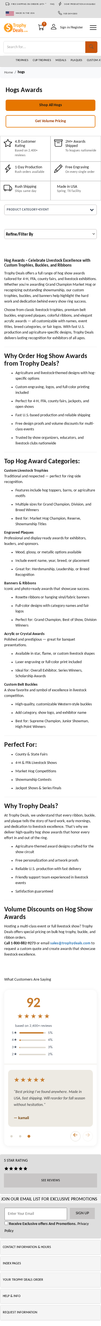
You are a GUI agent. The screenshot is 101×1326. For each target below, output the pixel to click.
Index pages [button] (12, 1263)
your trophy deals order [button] (23, 1280)
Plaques (76, 60)
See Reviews (50, 1180)
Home (8, 72)
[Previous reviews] (75, 1136)
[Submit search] (91, 47)
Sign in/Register (71, 27)
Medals (61, 60)
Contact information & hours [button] (27, 1247)
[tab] (11, 1136)
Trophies (22, 60)
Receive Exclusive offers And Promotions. (42, 1224)
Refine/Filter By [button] (19, 234)
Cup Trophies (42, 60)
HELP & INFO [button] (11, 1296)
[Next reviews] (88, 1136)
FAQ (52, 4)
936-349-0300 (69, 14)
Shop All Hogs (50, 105)
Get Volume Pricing (50, 121)
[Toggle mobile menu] (93, 27)
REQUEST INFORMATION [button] (20, 1312)
